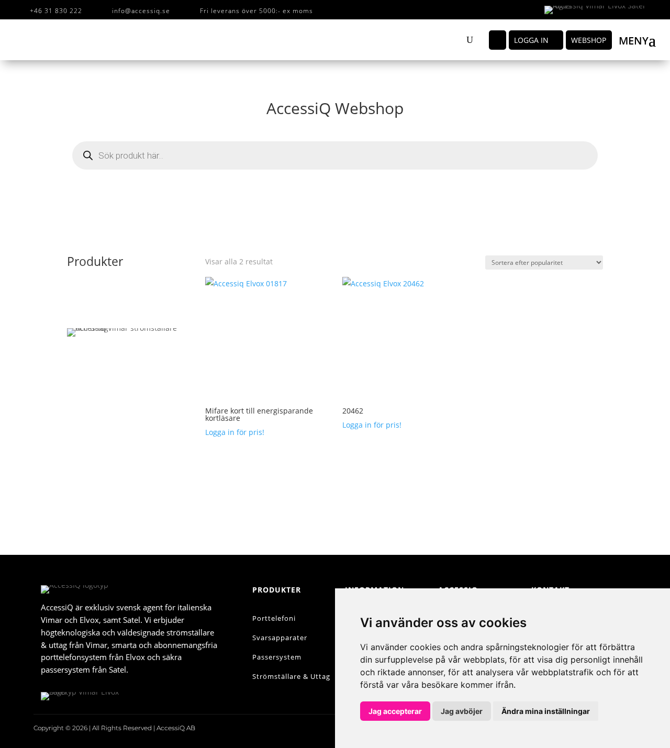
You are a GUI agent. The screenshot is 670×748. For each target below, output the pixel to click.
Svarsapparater (279, 637)
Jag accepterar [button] (395, 711)
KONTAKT (128, 480)
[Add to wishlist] (311, 292)
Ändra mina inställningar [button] (545, 711)
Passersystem (277, 657)
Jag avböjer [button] (462, 711)
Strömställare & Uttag (291, 676)
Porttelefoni (274, 618)
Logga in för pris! (234, 432)
